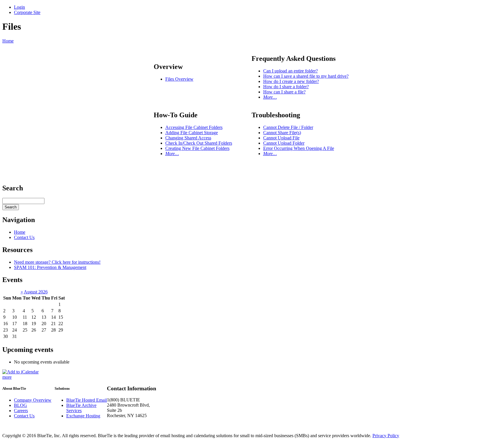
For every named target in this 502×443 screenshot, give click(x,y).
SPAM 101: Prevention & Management (50, 267)
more (7, 377)
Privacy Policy (385, 435)
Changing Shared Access (188, 137)
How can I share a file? (284, 91)
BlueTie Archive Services (81, 408)
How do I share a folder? (286, 86)
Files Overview (179, 79)
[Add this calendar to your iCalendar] (20, 371)
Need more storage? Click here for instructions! (57, 262)
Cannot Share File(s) (282, 132)
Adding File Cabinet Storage (191, 132)
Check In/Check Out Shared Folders (198, 143)
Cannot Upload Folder (283, 143)
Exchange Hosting (83, 415)
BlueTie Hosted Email (86, 400)
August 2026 (36, 291)
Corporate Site (27, 12)
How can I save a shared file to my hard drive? (306, 76)
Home (8, 40)
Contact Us (24, 237)
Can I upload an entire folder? (290, 70)
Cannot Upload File (281, 137)
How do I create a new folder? (291, 81)
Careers (21, 410)
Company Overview (32, 400)
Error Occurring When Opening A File (298, 148)
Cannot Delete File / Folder (288, 127)
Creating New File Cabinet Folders (197, 148)
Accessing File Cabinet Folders (194, 127)
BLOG (20, 405)
